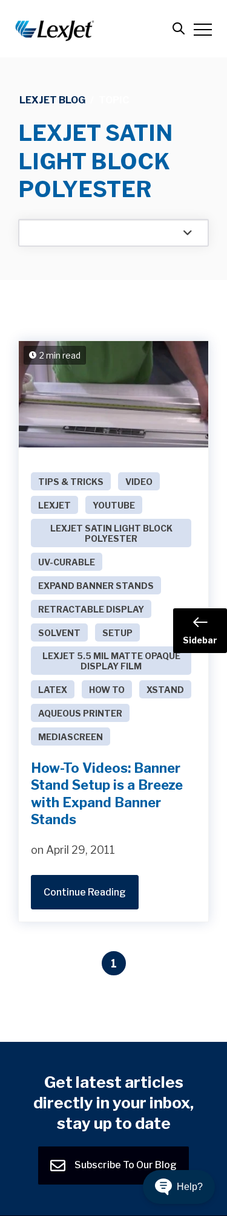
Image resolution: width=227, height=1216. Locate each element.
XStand (165, 689)
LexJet (54, 505)
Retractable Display (91, 609)
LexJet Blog (52, 100)
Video (139, 481)
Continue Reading (85, 892)
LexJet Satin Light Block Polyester (111, 533)
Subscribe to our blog (125, 1164)
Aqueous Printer (80, 713)
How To (107, 689)
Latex (52, 689)
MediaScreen (70, 737)
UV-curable (66, 562)
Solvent (59, 633)
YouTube (114, 505)
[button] (179, 1187)
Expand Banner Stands (96, 585)
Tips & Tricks (71, 481)
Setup (117, 633)
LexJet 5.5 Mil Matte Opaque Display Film (111, 661)
